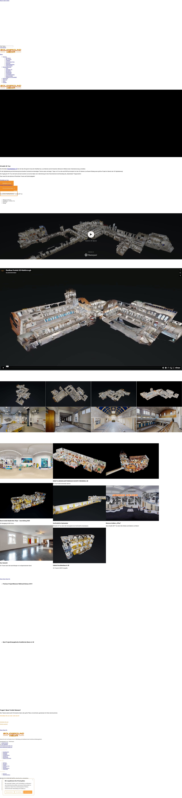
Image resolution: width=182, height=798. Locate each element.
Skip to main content (4, 0)
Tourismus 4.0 (5, 756)
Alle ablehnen (18, 792)
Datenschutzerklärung (6, 774)
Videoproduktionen (6, 768)
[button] (1, 54)
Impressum (5, 773)
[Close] (32, 780)
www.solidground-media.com (6, 747)
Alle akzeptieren (27, 792)
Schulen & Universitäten (7, 758)
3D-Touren (5, 762)
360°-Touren (5, 763)
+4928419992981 (4, 743)
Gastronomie (5, 754)
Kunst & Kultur (5, 757)
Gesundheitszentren (6, 755)
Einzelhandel (5, 753)
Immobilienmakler (6, 751)
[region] (18, 787)
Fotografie (4, 767)
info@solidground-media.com (6, 745)
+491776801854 (4, 744)
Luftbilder (4, 764)
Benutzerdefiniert (9, 792)
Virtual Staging (5, 769)
